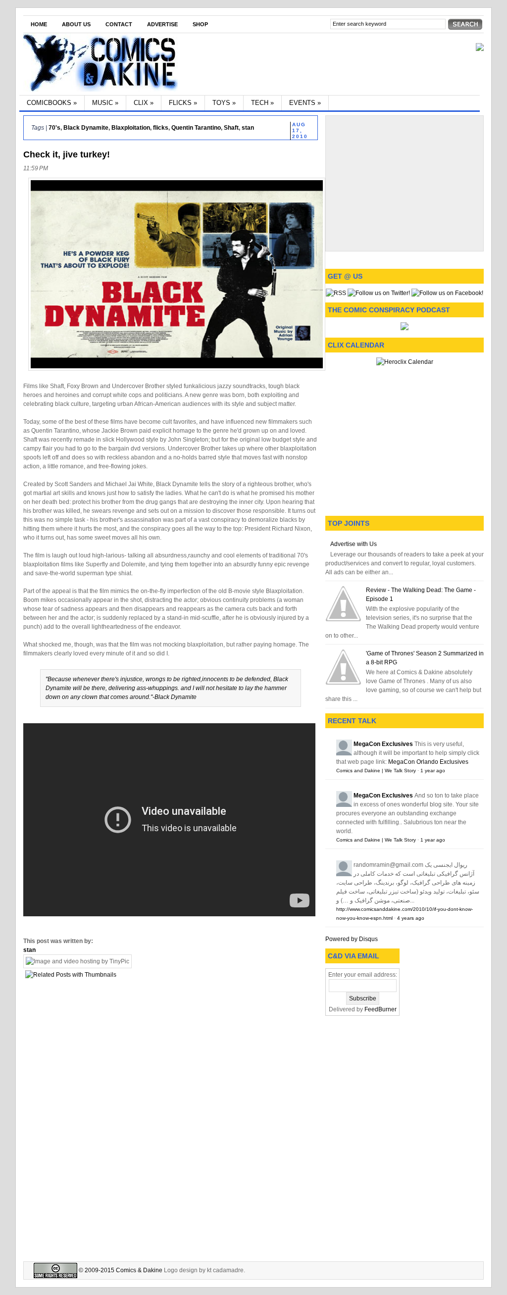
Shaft (231, 127)
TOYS (224, 102)
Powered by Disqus (351, 939)
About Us (76, 24)
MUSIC (105, 102)
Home (39, 24)
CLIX (143, 102)
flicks (160, 127)
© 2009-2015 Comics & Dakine (119, 1270)
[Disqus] (170, 1119)
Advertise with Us (353, 544)
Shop (200, 24)
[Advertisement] (404, 182)
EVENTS (305, 102)
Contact (118, 24)
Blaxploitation (130, 127)
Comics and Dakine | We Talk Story (376, 770)
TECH (262, 102)
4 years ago (410, 918)
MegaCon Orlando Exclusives (428, 761)
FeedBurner (380, 1009)
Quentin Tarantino (196, 127)
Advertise (162, 24)
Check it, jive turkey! (66, 154)
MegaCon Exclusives (383, 744)
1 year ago (432, 770)
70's (54, 127)
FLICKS (183, 102)
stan (248, 127)
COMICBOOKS (52, 102)
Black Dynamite (85, 127)
